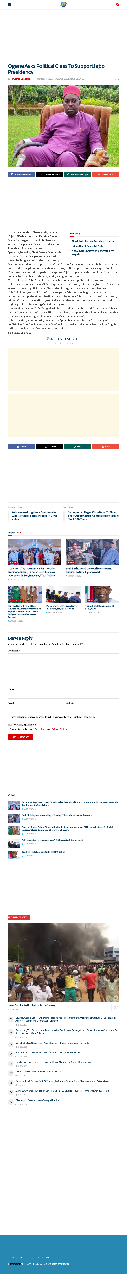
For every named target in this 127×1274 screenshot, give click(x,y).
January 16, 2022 (45, 79)
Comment (14, 650)
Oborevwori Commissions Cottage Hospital (37, 1100)
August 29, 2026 (16, 580)
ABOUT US (25, 1257)
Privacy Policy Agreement (23, 724)
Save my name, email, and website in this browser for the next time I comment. (53, 717)
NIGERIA (68, 79)
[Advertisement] (63, 35)
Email (12, 703)
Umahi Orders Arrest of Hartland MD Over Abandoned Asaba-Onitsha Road (53, 1062)
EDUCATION (16, 600)
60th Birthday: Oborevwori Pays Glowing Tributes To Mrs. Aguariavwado (57, 815)
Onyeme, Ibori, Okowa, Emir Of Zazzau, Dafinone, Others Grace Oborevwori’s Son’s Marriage (61, 1081)
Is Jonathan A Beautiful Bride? (88, 246)
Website (70, 703)
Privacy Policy (59, 729)
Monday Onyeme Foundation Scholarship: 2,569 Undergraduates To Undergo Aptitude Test (62, 1090)
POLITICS (79, 79)
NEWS (60, 79)
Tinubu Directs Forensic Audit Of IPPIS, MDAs (43, 852)
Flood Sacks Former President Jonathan (93, 241)
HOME (11, 1257)
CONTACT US (42, 1257)
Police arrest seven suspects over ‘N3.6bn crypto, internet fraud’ (61, 607)
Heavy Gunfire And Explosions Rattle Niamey (31, 1005)
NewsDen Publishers (21, 79)
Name (12, 689)
